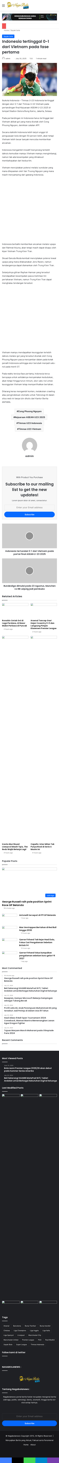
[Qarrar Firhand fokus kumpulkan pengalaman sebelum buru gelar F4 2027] (9, 956)
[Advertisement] (29, 209)
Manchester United (11, 1340)
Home (6, 30)
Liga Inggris (34, 1330)
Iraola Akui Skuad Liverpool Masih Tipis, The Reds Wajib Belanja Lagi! (15, 847)
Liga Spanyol (9, 1335)
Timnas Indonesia (37, 1344)
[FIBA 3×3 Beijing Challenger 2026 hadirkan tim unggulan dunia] (48, 1197)
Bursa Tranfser (30, 1326)
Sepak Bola (8, 1344)
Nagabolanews (14, 1436)
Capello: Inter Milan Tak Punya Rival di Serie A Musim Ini (42, 847)
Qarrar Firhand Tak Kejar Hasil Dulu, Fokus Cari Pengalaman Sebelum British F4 (37, 942)
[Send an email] (11, 58)
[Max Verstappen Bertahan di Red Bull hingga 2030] (9, 931)
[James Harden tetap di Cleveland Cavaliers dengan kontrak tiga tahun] (29, 1197)
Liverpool (21, 1335)
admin (8, 58)
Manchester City (34, 1335)
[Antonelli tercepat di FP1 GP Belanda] (9, 919)
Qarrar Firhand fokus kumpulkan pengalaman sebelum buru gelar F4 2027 (37, 955)
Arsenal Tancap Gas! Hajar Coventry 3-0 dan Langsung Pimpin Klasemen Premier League (44, 624)
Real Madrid (49, 1340)
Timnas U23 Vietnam (30, 429)
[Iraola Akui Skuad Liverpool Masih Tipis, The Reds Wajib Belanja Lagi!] (15, 739)
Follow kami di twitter (13, 1352)
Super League (21, 1344)
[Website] (29, 460)
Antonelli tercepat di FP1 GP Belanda (37, 915)
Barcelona (17, 1326)
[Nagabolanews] (18, 5)
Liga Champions (20, 1330)
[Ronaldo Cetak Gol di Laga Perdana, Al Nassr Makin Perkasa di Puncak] (15, 610)
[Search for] (55, 6)
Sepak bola (15, 30)
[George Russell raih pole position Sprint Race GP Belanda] (11, 1099)
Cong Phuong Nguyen (30, 411)
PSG (39, 1340)
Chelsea (7, 1330)
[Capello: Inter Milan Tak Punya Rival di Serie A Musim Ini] (44, 739)
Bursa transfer (45, 1326)
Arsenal (6, 1326)
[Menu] (3, 6)
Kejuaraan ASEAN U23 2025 (30, 417)
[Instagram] (32, 1407)
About (33, 1445)
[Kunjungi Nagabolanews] (29, 17)
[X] (29, 1407)
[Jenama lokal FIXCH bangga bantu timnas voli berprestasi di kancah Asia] (11, 1306)
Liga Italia (46, 1330)
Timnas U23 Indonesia (30, 423)
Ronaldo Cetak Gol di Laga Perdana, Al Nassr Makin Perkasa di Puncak (14, 623)
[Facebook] (26, 1407)
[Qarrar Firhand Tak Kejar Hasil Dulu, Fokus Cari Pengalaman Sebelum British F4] (9, 943)
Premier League (28, 1340)
